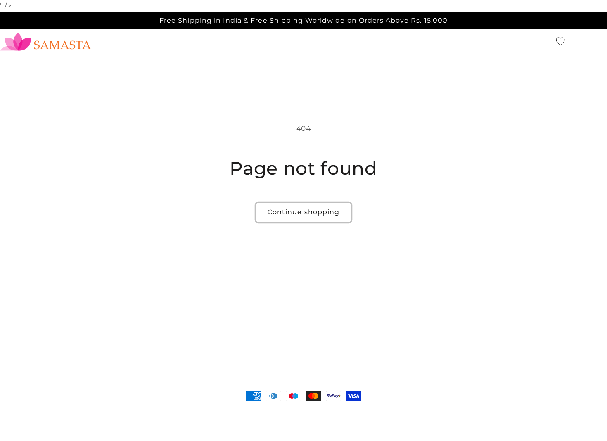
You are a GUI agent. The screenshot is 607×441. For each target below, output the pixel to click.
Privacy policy (183, 412)
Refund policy (137, 412)
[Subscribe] (371, 343)
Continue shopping (303, 212)
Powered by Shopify (81, 412)
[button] (545, 41)
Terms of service (234, 412)
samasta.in (37, 412)
